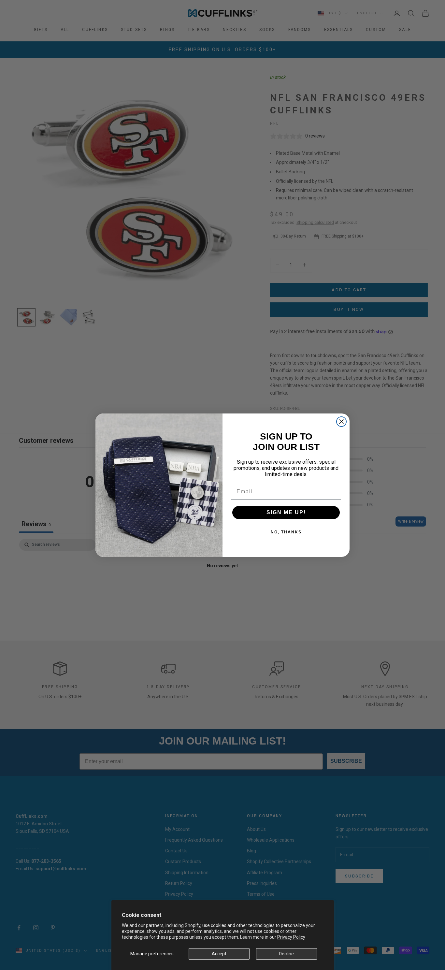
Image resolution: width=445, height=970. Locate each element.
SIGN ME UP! (286, 512)
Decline (286, 953)
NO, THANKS (286, 532)
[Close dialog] (341, 422)
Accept (219, 953)
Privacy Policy (291, 937)
